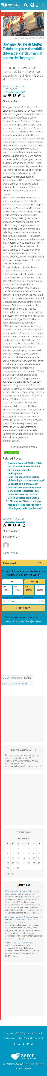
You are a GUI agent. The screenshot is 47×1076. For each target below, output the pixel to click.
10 (18, 853)
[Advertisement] (23, 658)
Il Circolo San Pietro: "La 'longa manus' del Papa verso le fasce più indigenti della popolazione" (25, 505)
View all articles (11, 553)
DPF (16, 1033)
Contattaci (39, 1038)
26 (29, 863)
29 (8, 868)
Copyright (28, 1038)
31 (18, 868)
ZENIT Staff (11, 89)
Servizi (6, 1038)
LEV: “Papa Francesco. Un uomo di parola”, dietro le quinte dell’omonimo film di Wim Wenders (23, 919)
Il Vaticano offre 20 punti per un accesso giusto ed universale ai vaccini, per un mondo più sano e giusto (21, 894)
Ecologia (16, 14)
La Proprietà (36, 1033)
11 (23, 853)
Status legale (16, 1038)
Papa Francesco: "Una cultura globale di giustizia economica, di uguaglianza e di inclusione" (26, 480)
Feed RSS (24, 885)
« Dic (7, 874)
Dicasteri (6, 14)
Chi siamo (8, 1033)
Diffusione (24, 1033)
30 (13, 868)
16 (13, 858)
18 (23, 858)
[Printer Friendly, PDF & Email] (11, 452)
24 (18, 863)
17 (18, 858)
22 (8, 863)
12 (29, 853)
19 (29, 858)
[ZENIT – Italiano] (13, 5)
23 (13, 863)
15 (8, 858)
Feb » (12, 874)
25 (23, 863)
